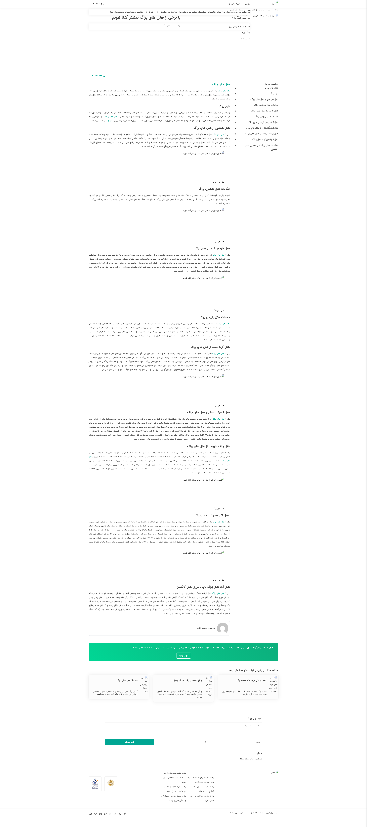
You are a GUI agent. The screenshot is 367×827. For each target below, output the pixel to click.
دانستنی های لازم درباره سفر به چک (252, 680)
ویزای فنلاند (144, 12)
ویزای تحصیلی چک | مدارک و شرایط (187, 680)
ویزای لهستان (123, 12)
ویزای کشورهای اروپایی (240, 3)
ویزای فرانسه (235, 12)
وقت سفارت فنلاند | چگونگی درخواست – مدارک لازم (174, 789)
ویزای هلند (186, 12)
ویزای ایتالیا (216, 12)
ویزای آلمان (245, 12)
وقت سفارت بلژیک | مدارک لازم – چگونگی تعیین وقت (172, 798)
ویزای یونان (225, 12)
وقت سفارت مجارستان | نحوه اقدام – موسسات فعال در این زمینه (174, 777)
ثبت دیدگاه (129, 742)
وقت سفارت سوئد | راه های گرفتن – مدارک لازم (203, 789)
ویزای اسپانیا (207, 12)
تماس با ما (245, 38)
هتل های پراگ (221, 84)
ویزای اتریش (165, 12)
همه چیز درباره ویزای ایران (239, 26)
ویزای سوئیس (196, 12)
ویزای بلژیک (134, 12)
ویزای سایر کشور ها (242, 18)
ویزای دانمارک (154, 12)
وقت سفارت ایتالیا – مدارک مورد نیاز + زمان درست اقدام (201, 780)
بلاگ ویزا (246, 32)
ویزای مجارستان (176, 12)
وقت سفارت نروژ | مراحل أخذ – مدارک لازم (201, 798)
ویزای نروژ (114, 12)
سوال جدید (184, 655)
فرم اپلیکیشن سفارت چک (127, 680)
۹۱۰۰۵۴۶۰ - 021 (94, 3)
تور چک (109, 120)
